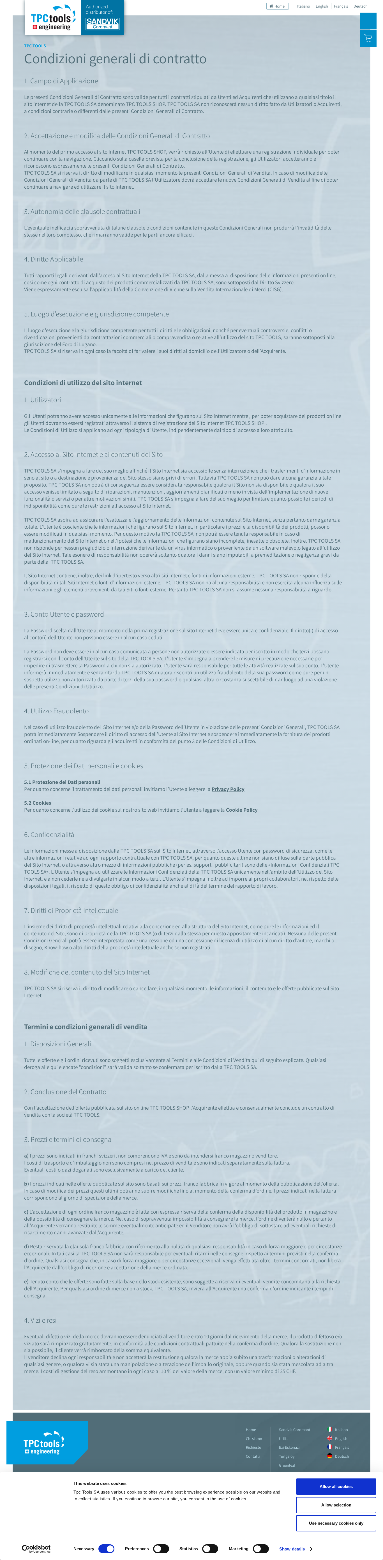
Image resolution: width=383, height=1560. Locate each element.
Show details (292, 1549)
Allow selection (336, 1505)
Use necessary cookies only (336, 1523)
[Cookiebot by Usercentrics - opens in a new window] (36, 1549)
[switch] (161, 1548)
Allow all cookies (336, 1486)
